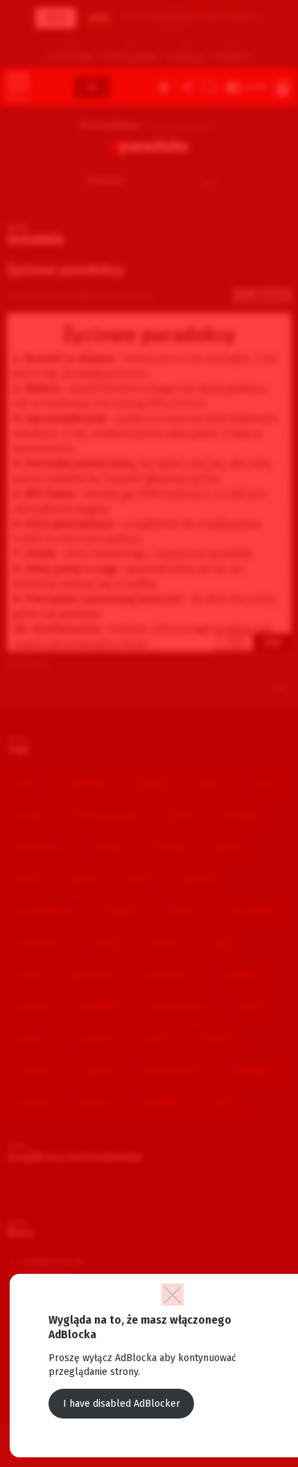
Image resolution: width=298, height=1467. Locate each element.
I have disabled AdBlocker (121, 1404)
